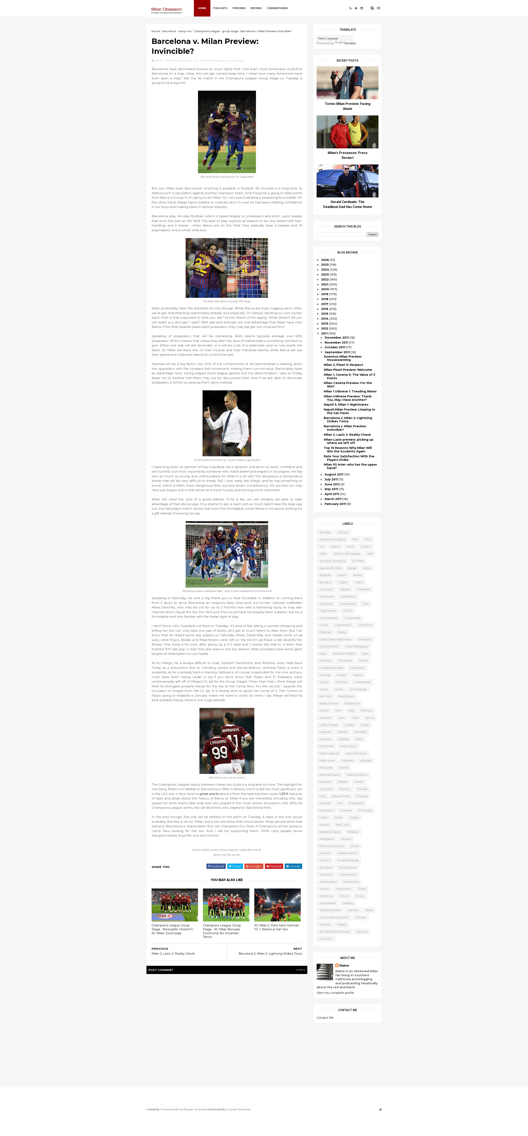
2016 (325, 309)
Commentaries (277, 8)
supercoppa (328, 881)
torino (360, 896)
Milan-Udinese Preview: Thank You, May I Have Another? (347, 398)
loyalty (349, 724)
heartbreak (346, 696)
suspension (351, 881)
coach (347, 610)
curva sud (365, 625)
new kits (325, 781)
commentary (328, 618)
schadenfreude (348, 860)
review (346, 838)
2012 (325, 328)
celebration (348, 596)
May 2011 (332, 489)
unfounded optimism (334, 917)
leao (355, 717)
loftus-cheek (328, 724)
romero (325, 853)
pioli (322, 796)
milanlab (366, 760)
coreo (323, 625)
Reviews (256, 8)
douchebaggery (356, 646)
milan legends (329, 753)
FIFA (355, 539)
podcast (325, 803)
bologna (325, 582)
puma (338, 817)
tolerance (326, 896)
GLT (321, 546)
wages (341, 924)
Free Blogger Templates (192, 1109)
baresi (357, 575)
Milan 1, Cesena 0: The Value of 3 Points (349, 376)
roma (355, 846)
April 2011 (332, 494)
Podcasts (220, 8)
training (348, 903)
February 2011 (336, 504)
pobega (362, 796)
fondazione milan (331, 667)
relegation (326, 838)
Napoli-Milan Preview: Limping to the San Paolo (349, 411)
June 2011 (332, 484)
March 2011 (333, 499)
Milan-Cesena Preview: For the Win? (348, 384)
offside (343, 781)
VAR (369, 553)
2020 (325, 289)
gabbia (357, 675)
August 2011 (334, 474)
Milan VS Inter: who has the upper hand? (350, 466)
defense (325, 632)
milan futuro (348, 746)
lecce (369, 717)
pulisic (323, 817)
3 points (343, 532)
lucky (365, 724)
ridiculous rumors (331, 846)
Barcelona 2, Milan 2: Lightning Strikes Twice (348, 419)
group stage (230, 31)
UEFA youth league (347, 553)
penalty (362, 789)
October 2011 (335, 347)
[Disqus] (226, 1029)
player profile (341, 796)
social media (347, 867)
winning (361, 931)
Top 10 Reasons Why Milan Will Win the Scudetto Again (348, 449)
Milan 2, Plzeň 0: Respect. (344, 365)
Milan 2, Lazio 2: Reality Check (347, 435)
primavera (365, 810)
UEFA (283, 794)
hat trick (325, 696)
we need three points (334, 931)
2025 (325, 264)
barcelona (169, 31)
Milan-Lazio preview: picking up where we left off (348, 441)
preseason (326, 810)
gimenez (341, 682)
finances (325, 660)
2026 (325, 260)
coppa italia (352, 618)
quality (354, 817)
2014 (325, 318)
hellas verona (328, 703)
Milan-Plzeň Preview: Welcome (348, 370)
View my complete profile (335, 993)
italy (351, 710)
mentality (360, 731)
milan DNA (326, 746)
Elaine (344, 965)
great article (209, 794)
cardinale (363, 589)
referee (352, 831)
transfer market (329, 910)
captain (345, 589)
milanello (348, 760)
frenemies (357, 667)
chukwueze (348, 603)
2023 (325, 274)
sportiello (326, 874)
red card (342, 824)
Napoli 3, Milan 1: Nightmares (346, 404)
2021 (325, 284)
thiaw (362, 888)
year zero (326, 938)
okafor (359, 781)
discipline (364, 639)
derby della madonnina (335, 639)
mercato (325, 739)
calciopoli (326, 589)
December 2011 (337, 337)
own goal (326, 789)
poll (339, 803)
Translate (349, 43)
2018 (325, 299)
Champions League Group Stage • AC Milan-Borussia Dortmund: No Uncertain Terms (222, 931)
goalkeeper (362, 682)
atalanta (325, 575)
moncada (325, 767)
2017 (325, 304)
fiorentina (345, 660)
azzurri (341, 575)
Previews (238, 8)
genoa (324, 682)
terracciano (343, 888)
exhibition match (344, 653)
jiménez (366, 710)
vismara (324, 924)
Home (202, 8)
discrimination (329, 646)
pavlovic (345, 789)
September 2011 (338, 352)
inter (339, 710)
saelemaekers (347, 853)
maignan (325, 731)
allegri (352, 568)
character (326, 603)
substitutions (348, 874)
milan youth (327, 760)
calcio (359, 582)
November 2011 (337, 342)
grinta (339, 689)
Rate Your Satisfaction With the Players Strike (349, 458)
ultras (368, 910)
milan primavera (356, 753)
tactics (324, 888)
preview (346, 810)
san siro (325, 860)
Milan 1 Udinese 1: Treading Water (350, 391)
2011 (324, 333)
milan (359, 739)
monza (343, 767)
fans (365, 653)
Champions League (207, 31)
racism (324, 824)
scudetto (325, 867)
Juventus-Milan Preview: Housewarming (343, 358)
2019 (325, 294)
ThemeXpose (168, 1109)
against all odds (330, 568)
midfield (343, 739)
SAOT (350, 546)
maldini (342, 731)
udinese (352, 910)
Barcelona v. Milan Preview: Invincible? (345, 428)
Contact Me (325, 1018)
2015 (325, 314)
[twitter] (356, 8)
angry (367, 568)
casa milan (326, 596)
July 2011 (332, 479)
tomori (344, 896)
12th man (325, 532)
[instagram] (362, 8)
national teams (329, 774)
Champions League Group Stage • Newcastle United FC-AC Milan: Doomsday (173, 929)
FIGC (368, 539)
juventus (325, 717)
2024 (325, 269)
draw (322, 653)
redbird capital (330, 831)
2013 (325, 323)
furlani (341, 675)
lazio (341, 717)
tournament (327, 903)
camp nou (185, 31)
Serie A (366, 546)
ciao (366, 603)
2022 (325, 279)
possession (356, 803)
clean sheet (327, 610)
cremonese (343, 625)
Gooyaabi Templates (238, 1109)
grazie (323, 689)
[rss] (350, 8)
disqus (300, 969)
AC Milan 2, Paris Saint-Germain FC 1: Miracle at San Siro (276, 927)
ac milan (357, 560)
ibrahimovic (352, 703)
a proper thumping (332, 560)
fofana (363, 660)
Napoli (335, 546)
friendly (324, 675)
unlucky (360, 917)
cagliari (343, 582)
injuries (324, 710)
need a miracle (357, 774)
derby (342, 632)
